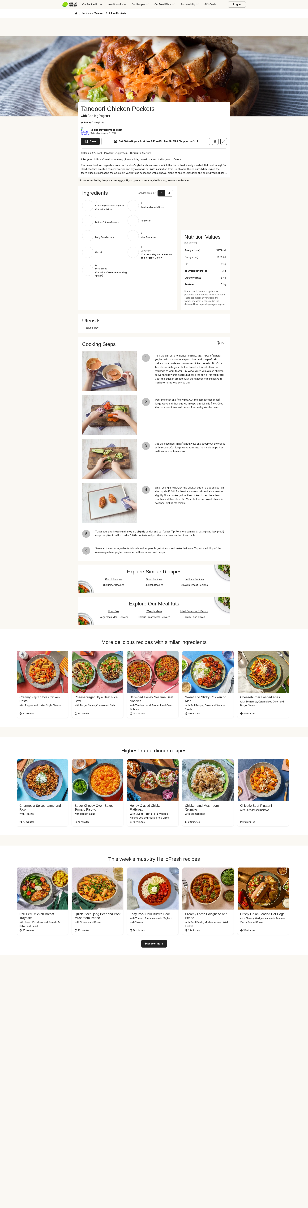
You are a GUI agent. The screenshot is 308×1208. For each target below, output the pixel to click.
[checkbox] (82, 122)
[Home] (76, 13)
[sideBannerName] (205, 206)
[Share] (223, 141)
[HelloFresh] (69, 4)
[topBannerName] (154, 27)
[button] (127, 193)
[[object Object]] (215, 141)
